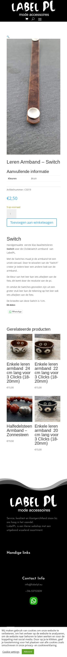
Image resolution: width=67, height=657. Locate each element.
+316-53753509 (33, 591)
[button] (8, 36)
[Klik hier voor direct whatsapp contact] (33, 605)
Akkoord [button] (28, 651)
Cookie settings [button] (10, 651)
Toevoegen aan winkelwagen (31, 222)
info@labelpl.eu (33, 584)
